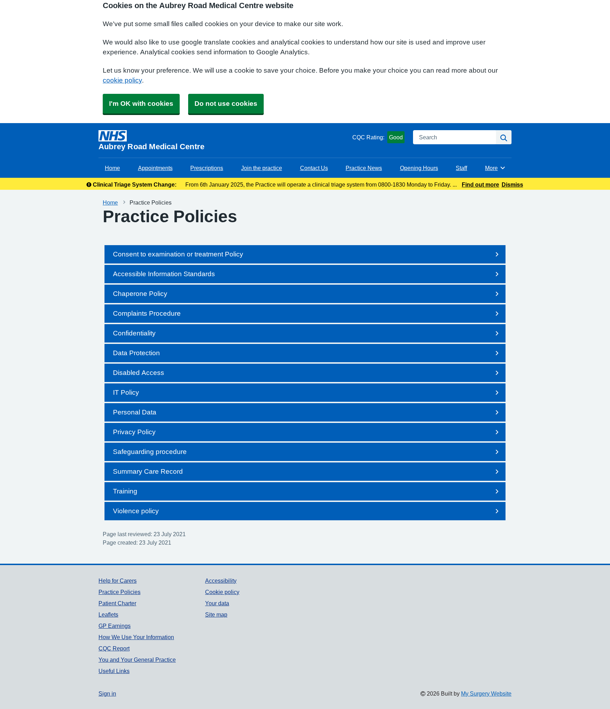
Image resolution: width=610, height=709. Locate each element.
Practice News (364, 168)
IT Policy (126, 392)
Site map (216, 614)
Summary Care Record (148, 471)
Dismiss (512, 184)
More (495, 168)
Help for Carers (117, 580)
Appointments (155, 168)
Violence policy (136, 511)
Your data (217, 603)
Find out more (480, 184)
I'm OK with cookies (141, 103)
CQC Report (114, 648)
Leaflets (108, 614)
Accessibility (221, 580)
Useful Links (114, 671)
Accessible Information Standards (164, 274)
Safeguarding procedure (150, 451)
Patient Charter (117, 603)
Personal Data (134, 412)
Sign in (107, 693)
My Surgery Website (486, 693)
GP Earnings (114, 626)
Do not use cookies (226, 103)
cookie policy (122, 80)
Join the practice (261, 168)
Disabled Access (138, 372)
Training (125, 491)
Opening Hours (419, 168)
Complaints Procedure (147, 313)
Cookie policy (222, 592)
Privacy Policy (134, 432)
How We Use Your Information (136, 637)
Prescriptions (206, 168)
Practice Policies (119, 592)
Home (112, 168)
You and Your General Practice (137, 659)
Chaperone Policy (140, 293)
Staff (461, 168)
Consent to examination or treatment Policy (178, 254)
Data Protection (136, 353)
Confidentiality (134, 333)
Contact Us (314, 168)
